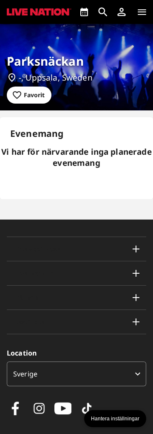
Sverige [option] (25, 374)
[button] (121, 12)
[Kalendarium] (84, 12)
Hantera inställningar (115, 419)
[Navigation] (142, 12)
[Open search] (103, 12)
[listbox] (76, 374)
